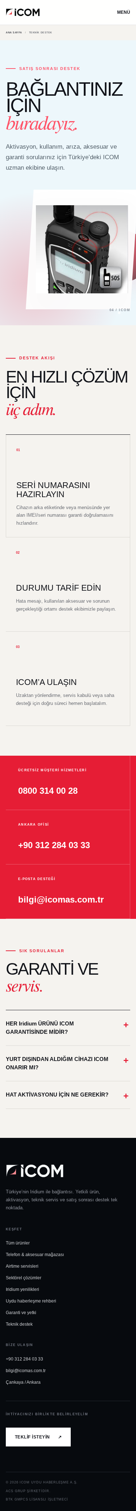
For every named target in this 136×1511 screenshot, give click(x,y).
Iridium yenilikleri (22, 1289)
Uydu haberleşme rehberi (31, 1301)
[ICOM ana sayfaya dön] (23, 12)
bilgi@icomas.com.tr (26, 1370)
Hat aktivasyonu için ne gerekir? (57, 1094)
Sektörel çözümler (23, 1277)
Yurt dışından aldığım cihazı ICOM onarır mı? (57, 1063)
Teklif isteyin (38, 1437)
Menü (123, 12)
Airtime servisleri (22, 1266)
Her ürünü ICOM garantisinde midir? (40, 1027)
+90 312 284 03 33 (24, 1359)
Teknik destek (19, 1324)
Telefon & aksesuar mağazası (35, 1254)
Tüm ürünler (18, 1243)
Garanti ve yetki (21, 1312)
